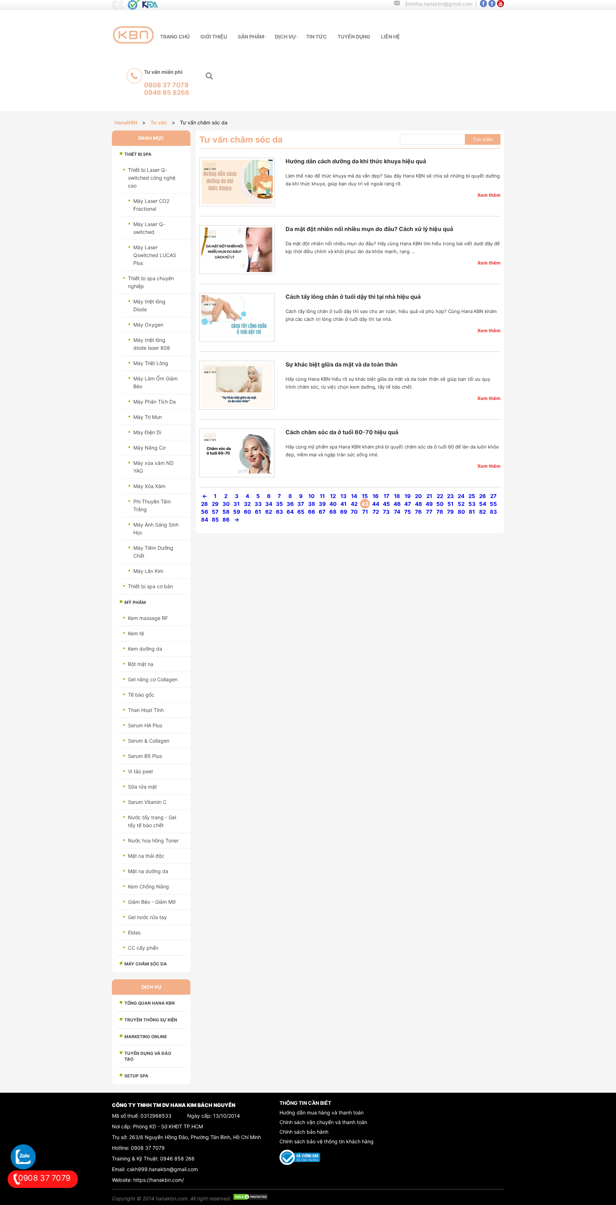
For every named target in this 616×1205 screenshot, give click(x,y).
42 (354, 504)
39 (322, 504)
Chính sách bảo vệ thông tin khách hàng (326, 1141)
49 (429, 504)
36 (290, 504)
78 (439, 511)
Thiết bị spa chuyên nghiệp (151, 282)
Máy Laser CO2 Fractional (151, 205)
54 (482, 504)
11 (322, 496)
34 (268, 504)
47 (407, 504)
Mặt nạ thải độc (146, 856)
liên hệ (390, 37)
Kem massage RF (148, 618)
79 (450, 511)
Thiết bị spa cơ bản (150, 586)
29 (215, 504)
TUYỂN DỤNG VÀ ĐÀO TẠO (147, 1056)
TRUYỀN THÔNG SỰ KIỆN (150, 1019)
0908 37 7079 (148, 1148)
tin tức (316, 37)
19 (408, 496)
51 (450, 504)
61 (258, 511)
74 (397, 511)
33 (258, 504)
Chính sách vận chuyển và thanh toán (323, 1122)
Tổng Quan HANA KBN (149, 1003)
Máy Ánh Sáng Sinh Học (156, 528)
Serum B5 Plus (145, 756)
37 (300, 504)
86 (226, 519)
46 (397, 504)
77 (429, 511)
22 (440, 496)
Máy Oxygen (148, 325)
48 (418, 504)
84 (204, 519)
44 (375, 504)
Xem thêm (488, 195)
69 (343, 511)
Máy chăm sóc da (145, 963)
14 (354, 496)
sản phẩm (251, 37)
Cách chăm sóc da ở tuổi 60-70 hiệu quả (342, 432)
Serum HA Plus (145, 725)
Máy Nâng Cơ (149, 448)
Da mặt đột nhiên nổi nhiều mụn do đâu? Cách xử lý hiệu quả (369, 228)
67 (322, 511)
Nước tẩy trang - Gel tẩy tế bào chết (152, 821)
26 (482, 496)
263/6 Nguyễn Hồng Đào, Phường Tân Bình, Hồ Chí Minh (195, 1137)
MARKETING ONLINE (145, 1036)
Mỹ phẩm (135, 602)
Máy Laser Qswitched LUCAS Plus (154, 255)
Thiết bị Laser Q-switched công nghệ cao (151, 178)
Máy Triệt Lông (150, 363)
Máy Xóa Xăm (149, 486)
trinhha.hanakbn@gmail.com (439, 4)
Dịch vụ (285, 37)
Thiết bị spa (138, 154)
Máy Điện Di (147, 432)
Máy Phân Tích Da (154, 402)
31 (236, 504)
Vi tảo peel (140, 771)
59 (236, 511)
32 (247, 504)
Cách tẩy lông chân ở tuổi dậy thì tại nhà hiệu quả (353, 296)
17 (386, 496)
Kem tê (136, 633)
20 (418, 496)
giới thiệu (213, 37)
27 (493, 496)
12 (333, 496)
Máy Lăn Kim (148, 571)
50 (439, 504)
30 (226, 504)
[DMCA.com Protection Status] (250, 1198)
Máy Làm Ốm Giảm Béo (155, 382)
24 (461, 496)
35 (279, 504)
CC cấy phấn (143, 948)
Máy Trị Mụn (147, 417)
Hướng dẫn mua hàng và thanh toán (321, 1112)
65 (300, 511)
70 (354, 511)
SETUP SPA (136, 1075)
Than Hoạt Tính (146, 710)
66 (311, 511)
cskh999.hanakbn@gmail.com (162, 1169)
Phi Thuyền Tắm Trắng (152, 505)
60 (247, 511)
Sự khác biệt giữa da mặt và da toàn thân (341, 364)
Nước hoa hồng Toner (153, 840)
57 (215, 511)
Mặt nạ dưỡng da (148, 871)
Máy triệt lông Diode (149, 305)
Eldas (134, 932)
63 (279, 511)
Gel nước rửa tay (147, 917)
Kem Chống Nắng (148, 886)
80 (461, 511)
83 (493, 511)
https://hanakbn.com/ (158, 1180)
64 (290, 511)
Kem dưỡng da (145, 649)
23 (450, 496)
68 (333, 511)
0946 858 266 (177, 1158)
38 (311, 504)
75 (407, 511)
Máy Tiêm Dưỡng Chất (153, 552)
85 (215, 519)
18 (397, 496)
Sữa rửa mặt (142, 787)
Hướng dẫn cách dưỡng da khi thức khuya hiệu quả (356, 161)
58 (226, 511)
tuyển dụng (354, 37)
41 (343, 504)
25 (471, 496)
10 (311, 496)
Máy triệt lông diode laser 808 (151, 344)
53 (472, 504)
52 (461, 504)
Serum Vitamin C (147, 802)
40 (333, 504)
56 (204, 511)
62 (268, 511)
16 (376, 496)
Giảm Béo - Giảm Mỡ (151, 902)
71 (365, 511)
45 (386, 504)
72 (376, 511)
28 (204, 504)
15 (365, 496)
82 (482, 511)
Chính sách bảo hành (303, 1132)
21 (429, 496)
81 (472, 511)
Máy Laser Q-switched (149, 228)
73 (386, 511)
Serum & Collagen (148, 741)
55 (493, 504)
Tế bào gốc (141, 695)
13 (343, 496)
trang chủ (175, 37)
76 (418, 511)
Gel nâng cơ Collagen (153, 679)
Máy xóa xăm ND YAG (153, 467)
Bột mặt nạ (140, 664)
